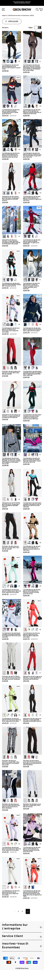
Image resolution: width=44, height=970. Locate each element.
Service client (12, 936)
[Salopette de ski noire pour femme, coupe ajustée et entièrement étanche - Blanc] (15, 411)
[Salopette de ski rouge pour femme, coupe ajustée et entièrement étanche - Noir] (32, 673)
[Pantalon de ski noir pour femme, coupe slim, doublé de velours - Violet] (8, 542)
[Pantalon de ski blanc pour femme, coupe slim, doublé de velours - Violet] (36, 800)
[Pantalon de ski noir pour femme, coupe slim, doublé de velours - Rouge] (15, 542)
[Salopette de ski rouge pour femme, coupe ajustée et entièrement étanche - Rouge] (25, 673)
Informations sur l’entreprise (15, 927)
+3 (19, 61)
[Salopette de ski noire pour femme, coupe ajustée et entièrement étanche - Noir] (4, 411)
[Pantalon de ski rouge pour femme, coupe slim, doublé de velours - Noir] (15, 368)
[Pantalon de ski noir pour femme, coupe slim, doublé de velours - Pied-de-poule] (11, 542)
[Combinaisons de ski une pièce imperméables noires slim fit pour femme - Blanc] (15, 280)
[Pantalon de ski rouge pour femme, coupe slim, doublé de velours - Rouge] (4, 368)
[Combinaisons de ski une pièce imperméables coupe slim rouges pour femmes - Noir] (32, 236)
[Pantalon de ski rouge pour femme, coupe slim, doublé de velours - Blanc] (8, 368)
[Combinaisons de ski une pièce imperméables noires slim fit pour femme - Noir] (4, 280)
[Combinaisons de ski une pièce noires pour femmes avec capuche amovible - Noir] (25, 324)
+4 (40, 106)
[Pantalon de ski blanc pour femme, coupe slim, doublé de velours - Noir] (32, 800)
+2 (19, 193)
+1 (40, 61)
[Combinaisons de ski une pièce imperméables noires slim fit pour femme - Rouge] (11, 280)
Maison (4, 15)
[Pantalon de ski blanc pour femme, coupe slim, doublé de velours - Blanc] (25, 800)
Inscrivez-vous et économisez (15, 945)
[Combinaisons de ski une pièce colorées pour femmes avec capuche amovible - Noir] (11, 324)
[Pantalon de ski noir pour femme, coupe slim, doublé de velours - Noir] (4, 542)
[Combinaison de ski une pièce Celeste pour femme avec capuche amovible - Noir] (15, 586)
